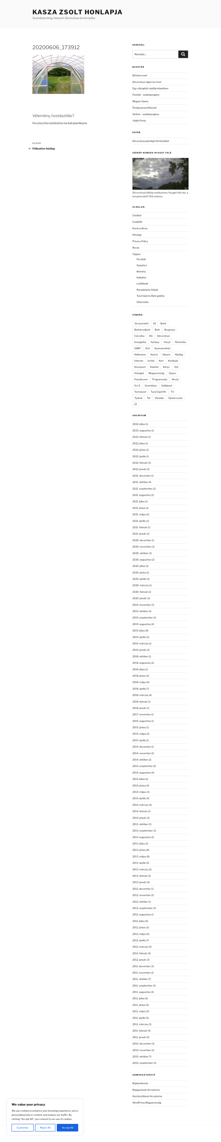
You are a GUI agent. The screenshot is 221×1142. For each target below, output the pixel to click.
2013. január (139, 882)
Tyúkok (138, 397)
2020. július (138, 565)
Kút (176, 366)
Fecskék (141, 259)
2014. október (140, 759)
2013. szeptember (142, 830)
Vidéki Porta (139, 120)
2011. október (140, 979)
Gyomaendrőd (162, 348)
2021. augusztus (141, 494)
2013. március (140, 869)
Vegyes (136, 254)
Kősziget (139, 373)
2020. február (140, 591)
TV (172, 391)
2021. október (140, 482)
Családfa (137, 221)
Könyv (166, 366)
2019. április (139, 637)
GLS (147, 348)
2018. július (138, 669)
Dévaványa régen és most (146, 81)
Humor (154, 354)
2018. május (139, 682)
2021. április (139, 520)
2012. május (139, 933)
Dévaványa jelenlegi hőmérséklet (150, 140)
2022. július (138, 443)
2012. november (141, 895)
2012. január (139, 959)
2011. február (139, 1030)
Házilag (179, 354)
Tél (148, 397)
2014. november (141, 753)
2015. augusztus (141, 720)
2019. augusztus (141, 624)
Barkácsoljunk (142, 329)
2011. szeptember (142, 985)
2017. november (141, 714)
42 (154, 323)
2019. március (140, 643)
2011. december (141, 966)
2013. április (139, 862)
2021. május (139, 514)
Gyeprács (142, 265)
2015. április (139, 740)
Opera (172, 373)
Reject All (45, 1127)
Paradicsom (141, 379)
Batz (157, 329)
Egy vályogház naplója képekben (150, 88)
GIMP (137, 348)
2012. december (141, 888)
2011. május (139, 1011)
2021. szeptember (142, 488)
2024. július (138, 424)
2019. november (141, 604)
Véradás (159, 397)
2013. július (138, 843)
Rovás (135, 247)
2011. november (141, 972)
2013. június (139, 849)
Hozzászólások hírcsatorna (147, 1096)
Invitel (151, 360)
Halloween (140, 354)
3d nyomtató (141, 323)
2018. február (139, 701)
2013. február (139, 875)
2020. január (139, 598)
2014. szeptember (142, 765)
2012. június (139, 927)
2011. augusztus (141, 991)
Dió (151, 335)
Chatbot (136, 215)
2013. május (139, 856)
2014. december (141, 746)
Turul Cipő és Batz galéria (150, 295)
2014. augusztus (141, 772)
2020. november (141, 546)
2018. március (140, 695)
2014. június (139, 785)
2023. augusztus (141, 430)
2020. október (140, 553)
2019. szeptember (142, 617)
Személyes (151, 385)
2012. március (140, 946)
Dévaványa (163, 335)
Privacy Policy (140, 241)
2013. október (140, 824)
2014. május (139, 791)
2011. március (140, 1024)
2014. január (139, 817)
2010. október (140, 1056)
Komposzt (140, 366)
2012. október (140, 901)
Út (135, 404)
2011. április (138, 1017)
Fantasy (155, 342)
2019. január (139, 649)
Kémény (141, 271)
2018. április (139, 688)
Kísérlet (154, 366)
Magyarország (156, 373)
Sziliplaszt (166, 385)
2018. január (139, 708)
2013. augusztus (141, 837)
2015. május (139, 733)
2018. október (140, 656)
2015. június (139, 727)
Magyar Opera (140, 101)
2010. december (141, 1043)
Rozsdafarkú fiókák (147, 289)
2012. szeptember (142, 908)
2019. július (138, 630)
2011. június (138, 1004)
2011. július (138, 998)
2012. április (139, 940)
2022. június (139, 449)
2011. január (139, 1037)
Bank (163, 323)
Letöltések (142, 283)
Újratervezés (175, 397)
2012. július (138, 921)
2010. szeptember (142, 1062)
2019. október (140, 611)
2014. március (140, 804)
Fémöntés (180, 342)
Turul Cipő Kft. (158, 391)
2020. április (139, 578)
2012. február (139, 953)
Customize (22, 1127)
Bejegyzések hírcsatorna (146, 1089)
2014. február (139, 811)
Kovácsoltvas (139, 228)
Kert (161, 360)
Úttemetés (142, 302)
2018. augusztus (141, 662)
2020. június (139, 572)
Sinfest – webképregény (145, 114)
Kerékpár (173, 360)
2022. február (139, 462)
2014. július (138, 778)
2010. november (141, 1050)
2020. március (140, 585)
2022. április (139, 456)
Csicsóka (139, 335)
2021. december (141, 475)
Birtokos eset (139, 75)
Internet (138, 360)
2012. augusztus (141, 914)
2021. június (139, 507)
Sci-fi (137, 385)
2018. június (139, 675)
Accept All (67, 1127)
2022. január (139, 469)
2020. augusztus (141, 559)
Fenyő (167, 342)
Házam (166, 354)
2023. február (140, 436)
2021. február (139, 527)
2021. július (138, 501)
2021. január (139, 533)
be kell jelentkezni (75, 123)
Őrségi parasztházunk (144, 107)
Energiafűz (140, 342)
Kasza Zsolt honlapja (77, 12)
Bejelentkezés (140, 1083)
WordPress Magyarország (146, 1102)
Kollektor (141, 277)
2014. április (139, 798)
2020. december (141, 540)
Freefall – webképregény (145, 94)
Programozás (159, 379)
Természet (140, 391)
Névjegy (137, 234)
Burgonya (169, 329)
